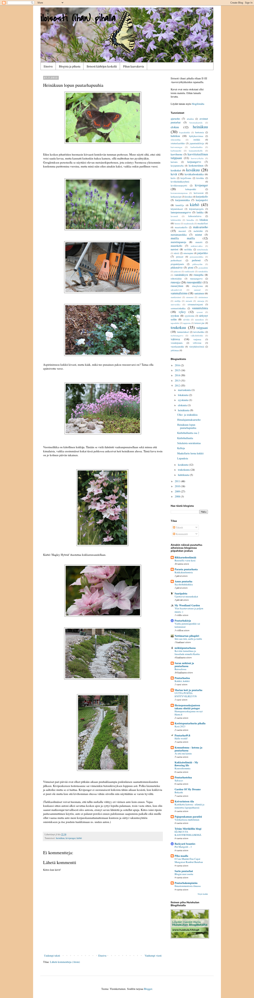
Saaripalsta (181, 593)
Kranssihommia (182, 768)
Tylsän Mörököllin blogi (188, 829)
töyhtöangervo (177, 335)
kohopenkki (190, 189)
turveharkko (198, 332)
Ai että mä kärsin (183, 753)
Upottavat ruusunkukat (186, 596)
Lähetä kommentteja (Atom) (65, 962)
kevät (174, 174)
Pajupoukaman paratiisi (188, 817)
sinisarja (200, 301)
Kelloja (181, 448)
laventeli (174, 216)
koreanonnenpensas (179, 193)
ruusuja (175, 282)
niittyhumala (202, 249)
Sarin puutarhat (184, 871)
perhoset (196, 260)
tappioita (187, 323)
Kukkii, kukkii (182, 681)
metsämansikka (179, 234)
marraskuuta (185, 390)
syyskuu (175, 315)
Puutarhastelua (183, 777)
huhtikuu (175, 136)
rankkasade (189, 271)
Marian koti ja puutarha (188, 690)
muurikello (176, 246)
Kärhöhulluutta (185, 438)
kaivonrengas (176, 147)
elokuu (175, 127)
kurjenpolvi (202, 200)
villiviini (197, 342)
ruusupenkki (194, 282)
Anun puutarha (183, 581)
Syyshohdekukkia (184, 584)
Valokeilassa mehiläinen (187, 819)
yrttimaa (175, 350)
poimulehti (203, 267)
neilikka (188, 249)
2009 (178, 491)
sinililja (177, 301)
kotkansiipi (176, 196)
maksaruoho (200, 227)
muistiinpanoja (178, 242)
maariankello (181, 227)
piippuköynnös (177, 264)
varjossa (197, 339)
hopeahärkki (184, 132)
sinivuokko (175, 304)
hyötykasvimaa (196, 136)
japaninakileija (197, 143)
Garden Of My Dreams (188, 789)
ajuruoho (175, 118)
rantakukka (203, 271)
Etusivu (48, 66)
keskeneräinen (196, 165)
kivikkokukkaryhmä (180, 181)
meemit (182, 231)
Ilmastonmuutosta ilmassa (188, 886)
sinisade (189, 301)
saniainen (199, 293)
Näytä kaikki (203, 894)
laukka (200, 212)
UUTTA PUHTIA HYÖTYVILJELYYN (186, 694)
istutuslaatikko (178, 143)
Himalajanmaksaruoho (189, 419)
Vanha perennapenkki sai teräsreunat (187, 625)
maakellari (202, 223)
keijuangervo (194, 162)
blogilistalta (198, 104)
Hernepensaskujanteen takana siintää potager (187, 706)
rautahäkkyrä (181, 274)
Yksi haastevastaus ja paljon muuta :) (189, 610)
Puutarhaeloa (182, 678)
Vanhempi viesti (153, 955)
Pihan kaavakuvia (133, 66)
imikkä (196, 139)
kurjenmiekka (182, 200)
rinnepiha (198, 274)
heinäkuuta (184, 410)
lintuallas (190, 220)
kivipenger (70, 838)
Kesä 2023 (180, 726)
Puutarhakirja (183, 620)
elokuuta (183, 405)
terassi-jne (199, 323)
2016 (178, 365)
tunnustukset (183, 332)
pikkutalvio (177, 267)
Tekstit (179, 527)
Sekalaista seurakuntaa (189, 443)
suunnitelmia (200, 308)
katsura (174, 162)
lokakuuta (183, 395)
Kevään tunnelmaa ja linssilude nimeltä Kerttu (187, 652)
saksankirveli (176, 289)
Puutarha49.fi (182, 735)
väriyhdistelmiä (196, 346)
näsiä (176, 253)
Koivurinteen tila (184, 801)
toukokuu (178, 327)
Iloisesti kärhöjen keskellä (102, 66)
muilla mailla (183, 238)
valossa (175, 339)
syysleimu (189, 315)
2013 (178, 380)
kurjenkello (202, 196)
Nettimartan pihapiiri (187, 636)
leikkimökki (176, 220)
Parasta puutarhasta (186, 569)
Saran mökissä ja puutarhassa (184, 664)
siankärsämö (176, 297)
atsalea (190, 118)
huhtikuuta (184, 475)
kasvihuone (176, 154)
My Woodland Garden (187, 605)
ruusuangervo (196, 278)
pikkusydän (197, 264)
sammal (197, 289)
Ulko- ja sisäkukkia (187, 414)
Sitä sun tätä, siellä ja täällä (188, 638)
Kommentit (181, 534)
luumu (177, 223)
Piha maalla (181, 856)
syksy (182, 312)
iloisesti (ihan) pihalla (78, 18)
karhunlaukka (196, 147)
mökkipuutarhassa (185, 648)
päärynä (177, 271)
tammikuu (199, 319)
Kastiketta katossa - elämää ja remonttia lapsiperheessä (189, 806)
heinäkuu (60, 838)
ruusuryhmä (177, 286)
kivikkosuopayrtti (179, 185)
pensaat (179, 256)
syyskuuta (183, 400)
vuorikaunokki (177, 346)
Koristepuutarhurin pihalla (190, 723)
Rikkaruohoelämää (185, 557)
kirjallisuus (186, 178)
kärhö (79, 838)
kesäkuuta (183, 464)
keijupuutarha (177, 165)
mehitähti (198, 231)
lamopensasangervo (181, 212)
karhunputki (176, 150)
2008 (178, 496)
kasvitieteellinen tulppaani (189, 156)
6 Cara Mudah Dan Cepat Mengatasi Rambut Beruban (189, 860)
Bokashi (179, 792)
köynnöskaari (177, 209)
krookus (188, 196)
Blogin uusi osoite (184, 874)
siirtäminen (203, 297)
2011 (178, 481)
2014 (178, 375)
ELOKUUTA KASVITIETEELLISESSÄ (188, 833)
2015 (178, 370)
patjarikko (202, 253)
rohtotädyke (176, 278)
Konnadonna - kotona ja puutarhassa (188, 748)
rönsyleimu (197, 286)
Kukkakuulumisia (184, 572)
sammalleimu (179, 293)
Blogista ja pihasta (69, 66)
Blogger (148, 989)
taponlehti (175, 323)
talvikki (186, 319)
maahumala (189, 223)
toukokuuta (184, 469)
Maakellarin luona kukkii (190, 453)
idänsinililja (176, 139)
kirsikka (200, 178)
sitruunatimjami (195, 304)
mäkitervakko (197, 246)
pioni (190, 267)
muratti (198, 242)
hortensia (199, 132)
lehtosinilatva (194, 216)
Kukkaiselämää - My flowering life (186, 763)
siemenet (190, 297)
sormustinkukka (178, 308)
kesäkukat (176, 170)
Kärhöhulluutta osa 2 (188, 433)
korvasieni (199, 193)
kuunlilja (180, 205)
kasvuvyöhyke (197, 158)
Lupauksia (182, 458)
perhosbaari (176, 260)
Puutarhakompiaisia (186, 883)
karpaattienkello (196, 150)
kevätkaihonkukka (194, 174)
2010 (178, 486)
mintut (198, 234)
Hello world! (181, 738)
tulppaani (202, 328)
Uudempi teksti (52, 955)
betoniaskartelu (195, 122)
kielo (173, 178)
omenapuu (188, 253)
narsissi (174, 249)
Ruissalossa (180, 669)
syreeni (200, 312)
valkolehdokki (197, 335)
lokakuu (204, 219)
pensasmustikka (196, 256)
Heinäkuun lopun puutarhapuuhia (186, 426)
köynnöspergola (196, 209)
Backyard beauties (185, 844)
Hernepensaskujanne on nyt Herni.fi (189, 713)
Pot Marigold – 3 (183, 846)
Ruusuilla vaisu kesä (185, 560)
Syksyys (179, 780)
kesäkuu (193, 169)
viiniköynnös (177, 342)
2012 (178, 385)
